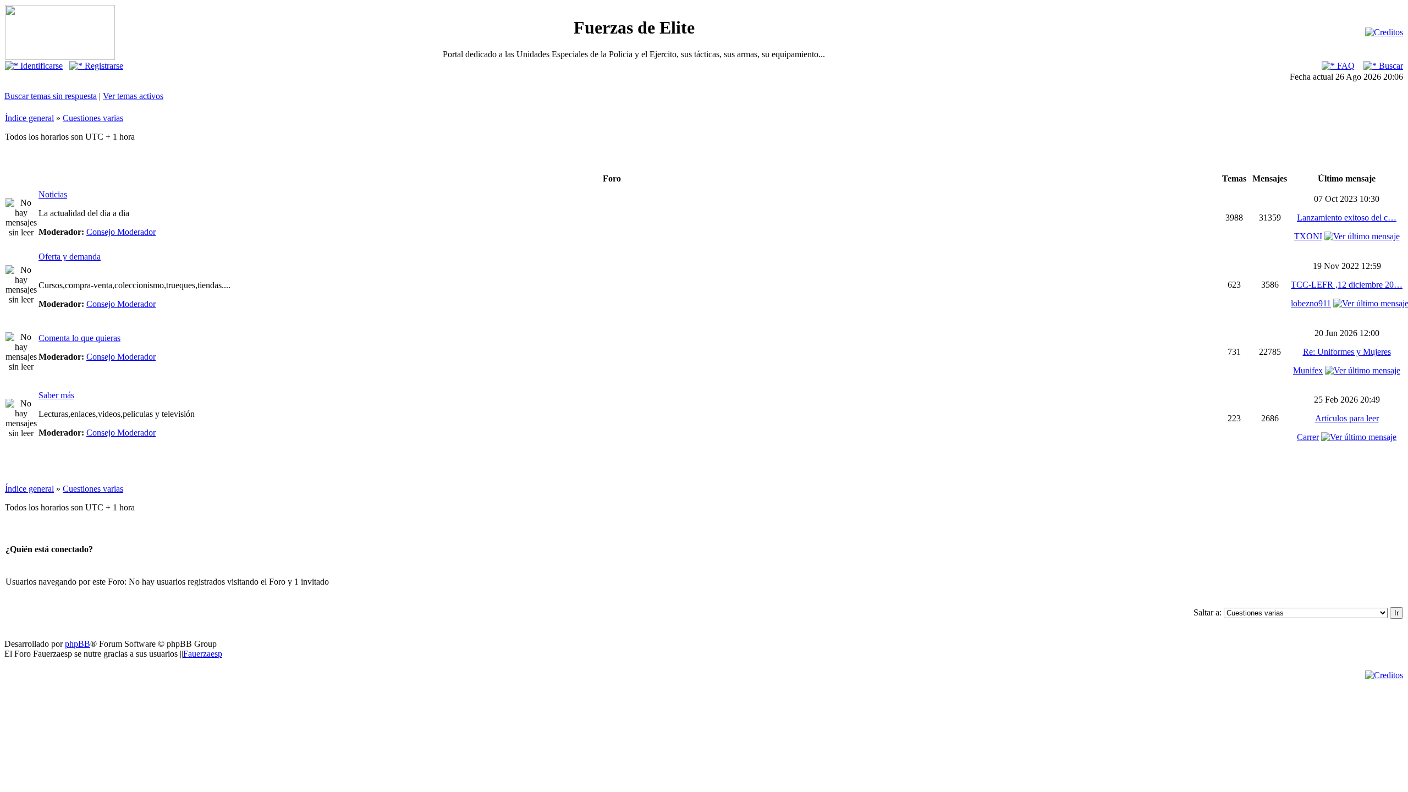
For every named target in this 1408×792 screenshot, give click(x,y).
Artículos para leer (1347, 418)
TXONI (1308, 236)
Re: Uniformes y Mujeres (1347, 351)
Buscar (1390, 65)
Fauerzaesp (202, 653)
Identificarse (40, 65)
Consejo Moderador (121, 232)
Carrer (1308, 437)
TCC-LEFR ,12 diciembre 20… (1346, 284)
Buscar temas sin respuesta (50, 96)
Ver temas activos (133, 96)
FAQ (1345, 65)
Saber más (56, 395)
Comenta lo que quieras (79, 338)
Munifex (1308, 370)
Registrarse (102, 65)
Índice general (29, 118)
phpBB (77, 643)
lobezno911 (1311, 303)
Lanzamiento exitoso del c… (1346, 217)
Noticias (52, 194)
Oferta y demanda (69, 256)
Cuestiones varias (93, 118)
